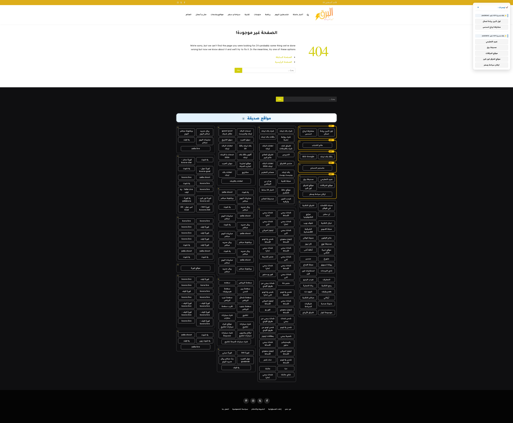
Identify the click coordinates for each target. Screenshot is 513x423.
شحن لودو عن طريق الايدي (268, 328)
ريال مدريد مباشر (245, 208)
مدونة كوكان (308, 238)
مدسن (308, 258)
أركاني (326, 297)
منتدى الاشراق (286, 163)
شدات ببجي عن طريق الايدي (267, 284)
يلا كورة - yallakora (186, 199)
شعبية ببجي (286, 336)
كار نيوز (308, 244)
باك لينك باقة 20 (245, 147)
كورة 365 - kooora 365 (204, 208)
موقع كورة (195, 268)
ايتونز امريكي (267, 230)
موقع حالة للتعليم (286, 191)
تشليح (245, 315)
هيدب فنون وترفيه (286, 200)
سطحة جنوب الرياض (245, 307)
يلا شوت (245, 192)
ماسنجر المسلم (317, 168)
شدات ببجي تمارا (268, 214)
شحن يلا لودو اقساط (267, 240)
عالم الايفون (326, 238)
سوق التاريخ (227, 140)
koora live (186, 177)
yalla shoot (227, 192)
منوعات (257, 15)
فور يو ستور (267, 274)
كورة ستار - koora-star (186, 161)
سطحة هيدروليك (227, 290)
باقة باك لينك (326, 156)
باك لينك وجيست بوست (285, 173)
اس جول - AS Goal (186, 208)
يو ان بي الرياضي (267, 182)
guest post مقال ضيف (227, 132)
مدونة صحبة (326, 303)
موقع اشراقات (326, 185)
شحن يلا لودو (286, 327)
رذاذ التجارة (308, 285)
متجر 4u (286, 283)
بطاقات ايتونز (268, 336)
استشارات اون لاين (308, 272)
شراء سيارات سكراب (227, 316)
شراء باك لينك (286, 131)
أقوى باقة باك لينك (245, 156)
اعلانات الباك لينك (267, 147)
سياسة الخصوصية (240, 409)
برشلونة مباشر (227, 198)
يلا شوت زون (204, 341)
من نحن (288, 409)
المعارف (326, 279)
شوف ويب (308, 223)
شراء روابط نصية (286, 138)
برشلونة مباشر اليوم (186, 132)
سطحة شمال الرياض (245, 298)
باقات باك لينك (268, 137)
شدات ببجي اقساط (286, 214)
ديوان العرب (227, 163)
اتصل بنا (225, 409)
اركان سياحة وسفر (317, 194)
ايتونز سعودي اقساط (286, 240)
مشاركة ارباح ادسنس (308, 132)
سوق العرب (245, 140)
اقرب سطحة (227, 306)
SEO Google (308, 156)
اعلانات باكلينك (236, 181)
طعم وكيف (326, 291)
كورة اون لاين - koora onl (204, 199)
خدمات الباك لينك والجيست (245, 132)
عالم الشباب (317, 145)
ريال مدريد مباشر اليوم (205, 132)
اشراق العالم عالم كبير (267, 156)
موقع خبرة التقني (326, 251)
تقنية (247, 15)
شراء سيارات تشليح (245, 325)
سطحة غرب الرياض (227, 298)
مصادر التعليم (267, 172)
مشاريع (245, 172)
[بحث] (307, 15)
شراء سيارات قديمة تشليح (236, 341)
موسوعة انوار (326, 312)
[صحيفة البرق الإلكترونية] (325, 15)
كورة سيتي (227, 352)
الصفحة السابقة (284, 57)
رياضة (268, 15)
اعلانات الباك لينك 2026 (267, 164)
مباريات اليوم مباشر (245, 199)
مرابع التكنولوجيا (308, 215)
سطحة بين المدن (245, 290)
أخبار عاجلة (298, 15)
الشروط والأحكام (258, 409)
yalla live (195, 148)
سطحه (227, 282)
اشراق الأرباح (308, 312)
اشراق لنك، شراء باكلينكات (285, 147)
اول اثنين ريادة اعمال (326, 132)
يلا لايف (236, 367)
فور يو (267, 309)
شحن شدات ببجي (286, 319)
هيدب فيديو (308, 279)
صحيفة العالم (267, 198)
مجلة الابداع (308, 265)
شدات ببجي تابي (268, 222)
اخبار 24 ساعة (267, 190)
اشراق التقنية (308, 205)
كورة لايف (205, 227)
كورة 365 (245, 352)
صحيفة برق (308, 179)
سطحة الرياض (245, 282)
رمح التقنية (326, 285)
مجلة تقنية (286, 181)
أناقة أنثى (308, 250)
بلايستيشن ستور (286, 343)
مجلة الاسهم (326, 229)
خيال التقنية (326, 223)
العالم (188, 15)
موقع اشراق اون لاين (308, 186)
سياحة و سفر (234, 15)
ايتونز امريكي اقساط (267, 302)
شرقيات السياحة (308, 305)
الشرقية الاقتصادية (308, 230)
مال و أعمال (201, 15)
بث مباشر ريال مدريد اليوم (227, 360)
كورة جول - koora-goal (204, 169)
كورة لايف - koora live (205, 304)
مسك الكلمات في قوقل (326, 206)
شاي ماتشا (286, 374)
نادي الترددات (326, 271)
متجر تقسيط (267, 256)
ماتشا (267, 368)
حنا (286, 368)
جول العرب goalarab (245, 360)
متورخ (326, 258)
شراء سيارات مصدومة (227, 334)
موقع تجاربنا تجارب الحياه (245, 164)
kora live (186, 221)
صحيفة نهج (326, 244)
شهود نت (308, 291)
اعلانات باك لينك (227, 173)
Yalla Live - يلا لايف (186, 190)
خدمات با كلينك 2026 (227, 156)
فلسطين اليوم (282, 15)
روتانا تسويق (326, 265)
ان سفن (326, 214)
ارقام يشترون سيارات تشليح (245, 334)
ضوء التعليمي (326, 179)
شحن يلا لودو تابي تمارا (267, 293)
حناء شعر (268, 360)
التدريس (286, 154)
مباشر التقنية (308, 297)
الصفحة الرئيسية (283, 61)
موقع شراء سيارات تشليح (227, 325)
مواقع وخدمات (217, 15)
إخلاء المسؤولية (274, 409)
